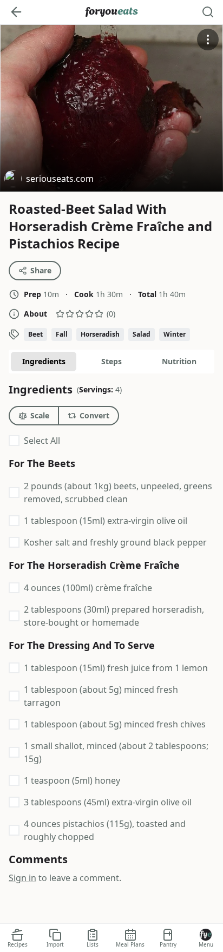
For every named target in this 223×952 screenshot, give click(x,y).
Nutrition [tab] (179, 361)
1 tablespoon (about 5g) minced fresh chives (115, 724)
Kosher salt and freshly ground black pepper (115, 542)
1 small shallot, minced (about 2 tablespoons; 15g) (116, 752)
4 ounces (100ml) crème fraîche (88, 588)
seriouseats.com (49, 180)
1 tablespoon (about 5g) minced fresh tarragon (101, 696)
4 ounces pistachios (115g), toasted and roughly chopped (105, 830)
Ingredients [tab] (43, 361)
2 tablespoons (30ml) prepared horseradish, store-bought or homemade (114, 615)
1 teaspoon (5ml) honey (72, 780)
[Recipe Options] (208, 39)
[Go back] (16, 11)
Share (40, 270)
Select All (42, 441)
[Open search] (207, 11)
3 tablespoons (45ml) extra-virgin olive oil (108, 802)
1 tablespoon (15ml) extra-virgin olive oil (105, 521)
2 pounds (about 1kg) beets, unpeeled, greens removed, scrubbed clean (118, 492)
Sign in (22, 878)
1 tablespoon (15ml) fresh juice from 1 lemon (116, 668)
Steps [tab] (111, 361)
